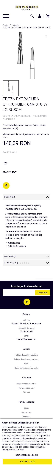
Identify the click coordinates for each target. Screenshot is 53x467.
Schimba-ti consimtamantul (26, 368)
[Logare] (39, 16)
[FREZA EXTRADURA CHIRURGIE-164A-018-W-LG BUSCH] (10, 88)
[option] (26, 55)
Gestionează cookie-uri (26, 455)
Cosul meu (26, 417)
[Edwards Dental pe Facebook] (6, 185)
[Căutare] (32, 16)
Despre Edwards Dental (27, 384)
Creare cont (26, 412)
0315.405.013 (26, 331)
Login (26, 408)
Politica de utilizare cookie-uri (26, 359)
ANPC (26, 364)
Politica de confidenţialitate (26, 355)
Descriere (9, 196)
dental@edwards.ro (26, 339)
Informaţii (10, 256)
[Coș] (46, 16)
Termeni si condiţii (26, 388)
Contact (26, 392)
